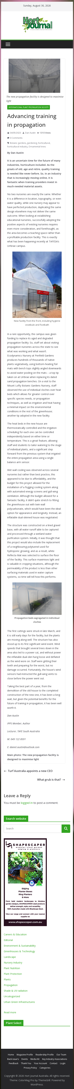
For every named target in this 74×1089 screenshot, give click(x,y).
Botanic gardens (18, 143)
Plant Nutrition (12, 968)
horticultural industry (17, 146)
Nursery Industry (13, 962)
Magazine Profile (25, 1054)
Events (25, 1059)
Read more (10, 1012)
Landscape (10, 957)
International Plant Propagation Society (29, 107)
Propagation (11, 985)
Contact (53, 1063)
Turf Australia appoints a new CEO (30, 771)
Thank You (26, 1063)
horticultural (44, 143)
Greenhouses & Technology (19, 951)
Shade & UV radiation (16, 990)
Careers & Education (15, 934)
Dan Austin (30, 132)
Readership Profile (45, 1054)
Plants (7, 979)
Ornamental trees (37, 146)
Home (11, 1054)
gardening (32, 143)
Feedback (13, 1063)
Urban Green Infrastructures (19, 1002)
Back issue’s (13, 1059)
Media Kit (34, 1059)
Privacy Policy (30, 1067)
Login (62, 1063)
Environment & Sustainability (20, 945)
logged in (27, 803)
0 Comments (16, 137)
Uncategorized (12, 996)
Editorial (8, 940)
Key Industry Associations (54, 1059)
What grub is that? (49, 779)
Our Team (61, 1054)
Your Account (40, 1063)
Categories (45, 1067)
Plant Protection (13, 973)
